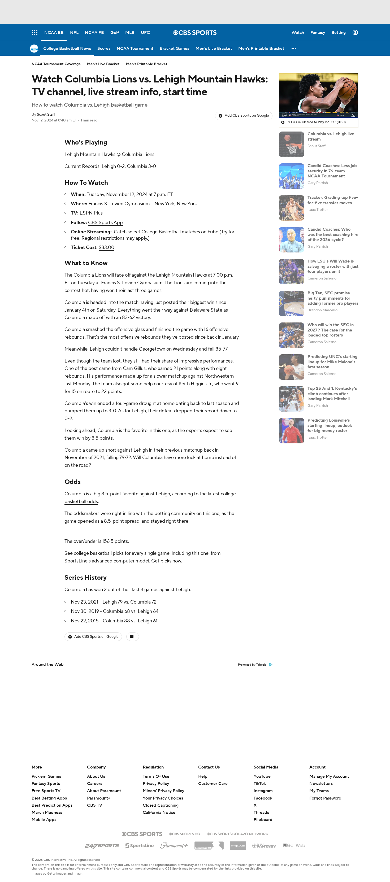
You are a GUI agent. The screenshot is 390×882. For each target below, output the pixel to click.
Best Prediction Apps (52, 805)
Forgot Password (325, 798)
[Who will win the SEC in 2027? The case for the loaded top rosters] (291, 335)
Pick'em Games (46, 776)
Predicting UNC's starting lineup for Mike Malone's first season (332, 361)
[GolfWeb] (294, 845)
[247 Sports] (102, 844)
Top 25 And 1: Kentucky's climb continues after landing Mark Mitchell (332, 393)
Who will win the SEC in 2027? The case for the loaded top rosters (330, 330)
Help (202, 776)
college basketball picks (99, 553)
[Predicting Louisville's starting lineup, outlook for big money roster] (291, 430)
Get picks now (166, 561)
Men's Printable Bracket (146, 64)
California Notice (159, 807)
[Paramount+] (174, 844)
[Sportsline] (139, 845)
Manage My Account (329, 776)
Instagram (263, 790)
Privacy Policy (156, 783)
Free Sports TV (46, 790)
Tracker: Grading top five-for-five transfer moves (332, 200)
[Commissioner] (209, 843)
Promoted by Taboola (252, 665)
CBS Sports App (105, 223)
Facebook (263, 798)
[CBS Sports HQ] (184, 833)
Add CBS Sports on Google (247, 115)
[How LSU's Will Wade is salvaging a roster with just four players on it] (291, 271)
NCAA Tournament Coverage (56, 64)
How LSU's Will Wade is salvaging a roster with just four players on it (332, 266)
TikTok (260, 783)
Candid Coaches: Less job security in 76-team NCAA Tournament (332, 170)
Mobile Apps (44, 819)
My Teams (319, 790)
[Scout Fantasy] (264, 845)
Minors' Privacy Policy (163, 790)
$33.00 (106, 247)
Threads (261, 812)
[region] (318, 95)
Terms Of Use (156, 776)
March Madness (47, 812)
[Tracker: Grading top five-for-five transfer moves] (291, 208)
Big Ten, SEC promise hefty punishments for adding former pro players (332, 298)
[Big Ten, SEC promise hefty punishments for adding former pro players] (291, 303)
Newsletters (321, 783)
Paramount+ (98, 798)
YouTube (262, 776)
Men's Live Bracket (103, 64)
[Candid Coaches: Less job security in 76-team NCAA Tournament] (291, 176)
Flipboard (263, 819)
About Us (96, 776)
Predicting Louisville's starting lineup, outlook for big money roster (329, 425)
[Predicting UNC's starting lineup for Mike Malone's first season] (291, 367)
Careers (94, 783)
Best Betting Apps (49, 798)
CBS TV (94, 805)
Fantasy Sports (46, 783)
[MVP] (238, 843)
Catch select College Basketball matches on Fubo (166, 232)
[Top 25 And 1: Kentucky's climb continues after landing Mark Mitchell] (291, 399)
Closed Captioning (161, 800)
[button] (294, 48)
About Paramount (104, 790)
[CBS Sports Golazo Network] (237, 833)
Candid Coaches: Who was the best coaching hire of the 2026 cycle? (332, 234)
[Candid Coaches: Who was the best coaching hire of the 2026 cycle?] (291, 239)
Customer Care (213, 783)
